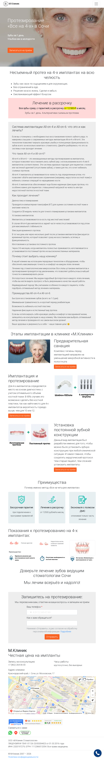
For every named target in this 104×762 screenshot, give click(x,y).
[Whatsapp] (10, 732)
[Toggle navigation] (96, 4)
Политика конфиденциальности (23, 757)
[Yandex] (16, 732)
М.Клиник (14, 3)
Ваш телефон (34, 606)
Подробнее (65, 631)
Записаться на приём (20, 50)
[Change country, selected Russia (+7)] (29, 612)
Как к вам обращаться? (39, 617)
